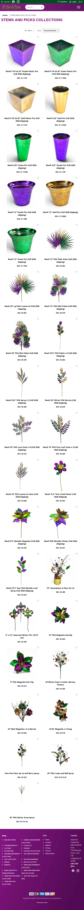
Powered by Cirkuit (42, 902)
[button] (6, 2)
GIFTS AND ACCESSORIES (31, 854)
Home (47, 840)
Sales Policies (49, 853)
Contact (48, 851)
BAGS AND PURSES (10, 840)
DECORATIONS (8, 851)
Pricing (47, 848)
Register (48, 845)
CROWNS (26, 848)
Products (48, 842)
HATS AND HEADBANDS (31, 859)
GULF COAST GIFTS (10, 859)
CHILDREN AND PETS (10, 845)
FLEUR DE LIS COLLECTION (32, 851)
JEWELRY (7, 862)
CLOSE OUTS (28, 845)
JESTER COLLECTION (30, 862)
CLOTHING (7, 848)
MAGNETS (7, 865)
